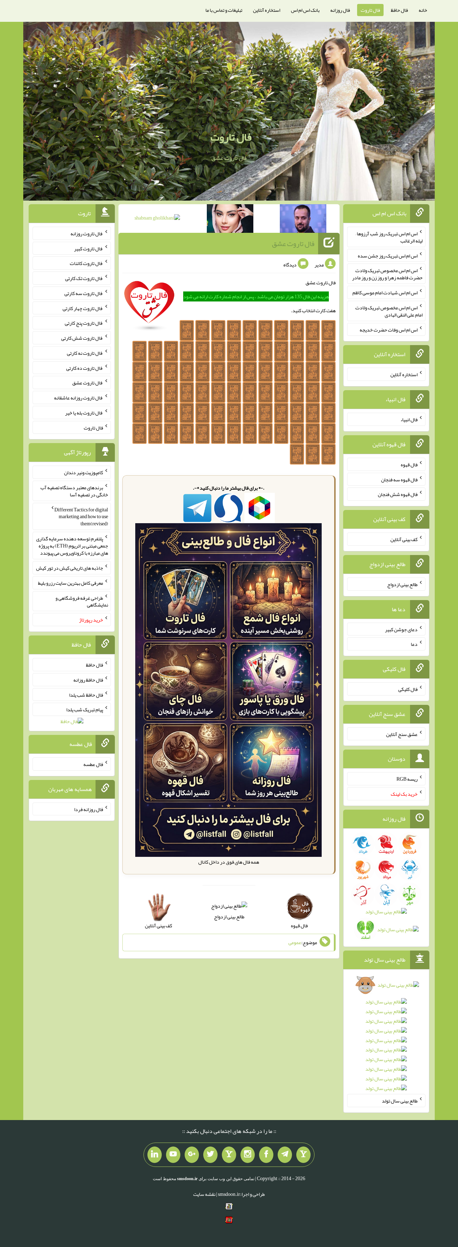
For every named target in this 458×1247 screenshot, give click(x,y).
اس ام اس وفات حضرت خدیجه (389, 329)
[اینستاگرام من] (247, 1155)
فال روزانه (340, 10)
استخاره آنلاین (266, 10)
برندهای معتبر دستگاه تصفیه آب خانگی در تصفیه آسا (74, 491)
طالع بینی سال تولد (400, 1101)
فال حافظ (399, 10)
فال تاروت (370, 10)
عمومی (294, 942)
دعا (414, 644)
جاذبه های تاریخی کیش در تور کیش (69, 568)
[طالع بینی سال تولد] (386, 1038)
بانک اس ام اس (305, 10)
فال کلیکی (408, 689)
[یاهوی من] (303, 1155)
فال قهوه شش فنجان (398, 494)
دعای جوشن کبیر (401, 629)
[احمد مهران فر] (303, 220)
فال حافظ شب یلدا (86, 694)
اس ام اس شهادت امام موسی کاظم (385, 293)
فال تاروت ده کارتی (84, 368)
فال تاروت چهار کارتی (83, 308)
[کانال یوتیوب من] (173, 1155)
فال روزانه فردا (88, 809)
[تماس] (229, 1155)
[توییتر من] (210, 1155)
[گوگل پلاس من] (192, 1155)
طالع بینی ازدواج (229, 917)
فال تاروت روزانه (86, 234)
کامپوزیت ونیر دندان (83, 472)
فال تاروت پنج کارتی (84, 323)
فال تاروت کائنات (86, 263)
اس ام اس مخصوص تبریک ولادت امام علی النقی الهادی (389, 311)
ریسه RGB (407, 779)
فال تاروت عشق (293, 243)
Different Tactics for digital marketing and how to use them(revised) (81, 516)
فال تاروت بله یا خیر (84, 413)
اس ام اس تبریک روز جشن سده (388, 255)
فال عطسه (93, 764)
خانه (423, 10)
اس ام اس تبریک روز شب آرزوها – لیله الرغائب (389, 237)
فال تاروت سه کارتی (83, 293)
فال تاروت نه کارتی (85, 353)
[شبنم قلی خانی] (157, 219)
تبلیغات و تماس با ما (223, 10)
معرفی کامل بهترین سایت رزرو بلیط (70, 583)
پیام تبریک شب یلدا (84, 709)
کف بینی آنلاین (404, 539)
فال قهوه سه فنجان (399, 479)
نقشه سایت (204, 1194)
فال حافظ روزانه (88, 680)
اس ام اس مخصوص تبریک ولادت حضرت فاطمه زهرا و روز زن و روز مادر (387, 274)
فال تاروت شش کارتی (82, 338)
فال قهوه (409, 465)
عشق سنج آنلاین (402, 734)
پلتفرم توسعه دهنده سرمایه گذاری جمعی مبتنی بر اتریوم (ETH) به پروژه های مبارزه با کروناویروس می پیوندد (72, 546)
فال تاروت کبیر (88, 248)
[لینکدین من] (154, 1155)
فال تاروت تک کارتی (84, 278)
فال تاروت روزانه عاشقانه (78, 398)
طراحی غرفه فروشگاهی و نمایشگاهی (81, 601)
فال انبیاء (409, 419)
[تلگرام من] (285, 1155)
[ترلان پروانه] (230, 220)
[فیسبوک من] (266, 1155)
